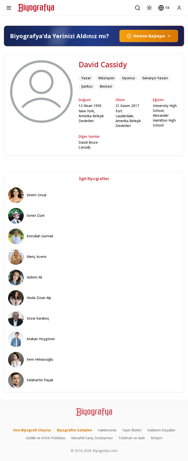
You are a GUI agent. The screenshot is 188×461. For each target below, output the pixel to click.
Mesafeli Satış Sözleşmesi (92, 438)
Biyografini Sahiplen (74, 430)
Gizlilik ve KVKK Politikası (45, 438)
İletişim (156, 438)
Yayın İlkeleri (131, 430)
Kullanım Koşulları (161, 430)
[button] (163, 8)
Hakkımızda (107, 430)
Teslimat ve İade (131, 438)
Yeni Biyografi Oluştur (32, 430)
